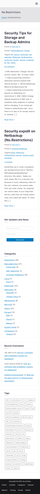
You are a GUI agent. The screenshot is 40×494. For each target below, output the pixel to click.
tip (5, 63)
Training (13, 490)
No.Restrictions (26, 57)
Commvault (10, 267)
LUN (23, 434)
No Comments (9, 66)
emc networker (16, 421)
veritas (13, 63)
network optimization (11, 447)
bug (33, 408)
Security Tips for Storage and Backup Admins (18, 37)
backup (16, 54)
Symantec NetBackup (19, 149)
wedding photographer (13, 375)
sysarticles (30, 60)
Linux (17, 434)
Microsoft (8, 304)
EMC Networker (12, 271)
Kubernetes (9, 290)
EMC (8, 315)
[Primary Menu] (36, 3)
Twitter (4, 485)
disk (24, 417)
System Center (10, 327)
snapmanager (9, 455)
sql (17, 455)
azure (22, 404)
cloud (7, 412)
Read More (8, 120)
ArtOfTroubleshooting (11, 404)
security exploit (28, 155)
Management (9, 300)
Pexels (20, 490)
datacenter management (12, 417)
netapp (27, 438)
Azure (8, 282)
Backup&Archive (17, 50)
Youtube (30, 485)
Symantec (8, 464)
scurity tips (8, 60)
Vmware (9, 334)
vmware (8, 468)
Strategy (23, 459)
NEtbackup (16, 57)
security (16, 60)
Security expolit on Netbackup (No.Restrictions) (19, 135)
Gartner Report (10, 429)
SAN (14, 451)
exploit (12, 152)
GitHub (27, 490)
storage (22, 60)
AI (24, 400)
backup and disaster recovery (14, 408)
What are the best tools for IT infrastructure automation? (19, 378)
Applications (9, 260)
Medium (4, 490)
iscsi (18, 429)
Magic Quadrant (10, 438)
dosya (29, 417)
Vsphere (16, 468)
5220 (7, 400)
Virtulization (9, 331)
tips (8, 63)
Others (7, 308)
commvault (24, 54)
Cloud (6, 279)
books (26, 408)
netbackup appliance (20, 442)
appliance (31, 400)
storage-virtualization (11, 459)
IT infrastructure (27, 429)
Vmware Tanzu (12, 297)
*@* (11, 54)
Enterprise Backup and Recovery (14, 425)
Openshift (10, 293)
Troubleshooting (28, 464)
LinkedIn (12, 485)
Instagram (21, 485)
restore (8, 451)
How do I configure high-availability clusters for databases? (18, 356)
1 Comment (8, 162)
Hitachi (9, 319)
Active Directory (16, 400)
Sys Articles (26, 481)
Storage (27, 50)
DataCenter (9, 286)
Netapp (9, 323)
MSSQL (20, 438)
